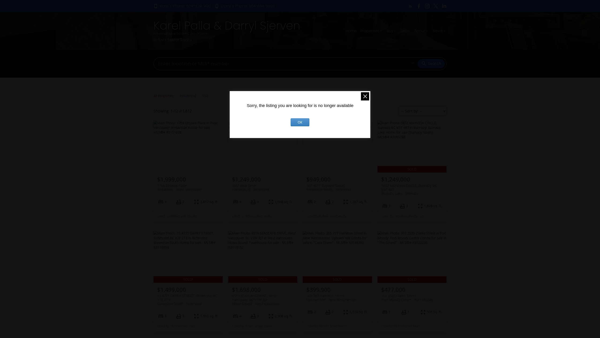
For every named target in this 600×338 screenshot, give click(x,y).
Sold (205, 96)
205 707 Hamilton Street (331, 297)
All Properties (164, 96)
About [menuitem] (419, 31)
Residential (188, 96)
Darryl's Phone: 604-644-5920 (248, 6)
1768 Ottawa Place (179, 187)
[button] (182, 6)
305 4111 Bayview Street (329, 187)
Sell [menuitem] (404, 31)
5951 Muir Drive (250, 187)
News (438, 31)
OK (300, 122)
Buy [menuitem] (390, 31)
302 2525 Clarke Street (407, 297)
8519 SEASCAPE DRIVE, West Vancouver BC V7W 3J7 (256, 299)
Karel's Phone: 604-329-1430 (185, 6)
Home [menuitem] (351, 31)
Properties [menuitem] (369, 31)
